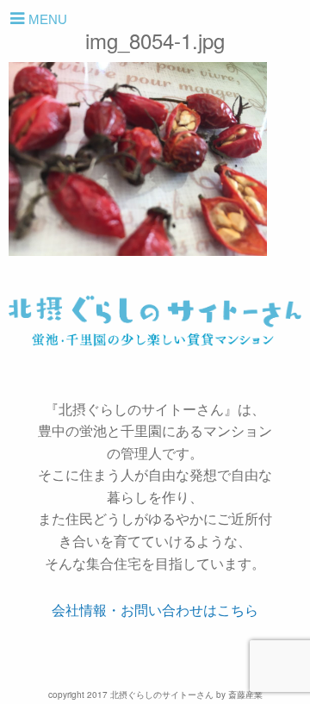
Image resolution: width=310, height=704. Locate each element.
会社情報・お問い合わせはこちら (155, 610)
